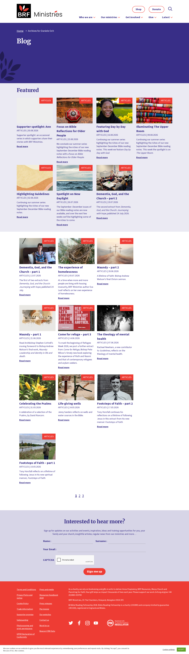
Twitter (71, 623)
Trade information (25, 609)
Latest (166, 17)
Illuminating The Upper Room (152, 129)
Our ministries (109, 17)
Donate (156, 9)
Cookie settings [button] (169, 649)
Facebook (79, 623)
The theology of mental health (113, 336)
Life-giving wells (69, 403)
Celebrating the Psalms (35, 403)
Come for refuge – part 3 (74, 334)
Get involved (133, 17)
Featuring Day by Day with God (111, 129)
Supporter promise (25, 614)
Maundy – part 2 (108, 267)
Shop (138, 9)
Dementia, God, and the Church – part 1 (35, 269)
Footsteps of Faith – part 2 (115, 403)
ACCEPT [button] (181, 649)
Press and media (46, 589)
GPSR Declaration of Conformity (26, 635)
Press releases (45, 603)
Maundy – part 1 (30, 334)
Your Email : (49, 549)
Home (20, 31)
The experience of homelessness (70, 269)
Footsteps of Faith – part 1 (37, 463)
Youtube (96, 623)
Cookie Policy (23, 603)
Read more (22, 146)
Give (151, 17)
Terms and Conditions (26, 589)
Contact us (44, 620)
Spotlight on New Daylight (68, 196)
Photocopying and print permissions (25, 627)
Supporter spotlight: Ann (34, 127)
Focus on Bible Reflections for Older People (71, 131)
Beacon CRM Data (47, 631)
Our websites (45, 614)
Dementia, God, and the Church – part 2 (112, 196)
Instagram (87, 623)
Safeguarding (22, 620)
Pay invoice (44, 609)
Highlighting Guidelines (33, 194)
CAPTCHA (48, 560)
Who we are (85, 17)
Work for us (44, 625)
